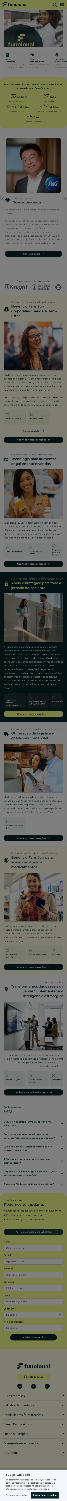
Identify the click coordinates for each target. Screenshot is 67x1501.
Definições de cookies (17, 1495)
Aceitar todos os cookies (45, 1495)
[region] (33, 1485)
